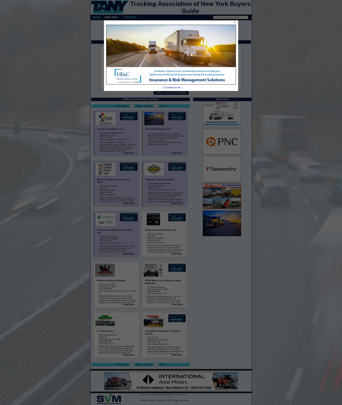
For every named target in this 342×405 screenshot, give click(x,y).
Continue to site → (173, 87)
